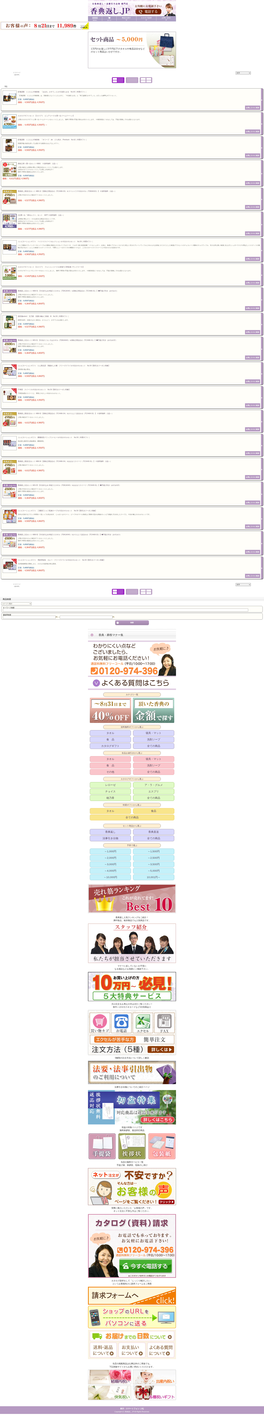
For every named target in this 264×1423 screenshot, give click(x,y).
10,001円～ (153, 877)
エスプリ (153, 791)
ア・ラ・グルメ (154, 785)
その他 (110, 771)
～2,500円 (154, 857)
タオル (110, 733)
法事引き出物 (110, 838)
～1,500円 (154, 851)
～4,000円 (110, 870)
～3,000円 (110, 864)
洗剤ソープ (153, 739)
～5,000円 (154, 870)
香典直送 (153, 831)
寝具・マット (153, 733)
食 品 (110, 739)
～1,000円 (110, 851)
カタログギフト (110, 745)
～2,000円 (110, 857)
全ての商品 (153, 745)
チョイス (110, 791)
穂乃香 (110, 797)
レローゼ (110, 785)
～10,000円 (110, 877)
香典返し (110, 831)
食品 (153, 811)
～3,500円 (154, 864)
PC (142, 1408)
